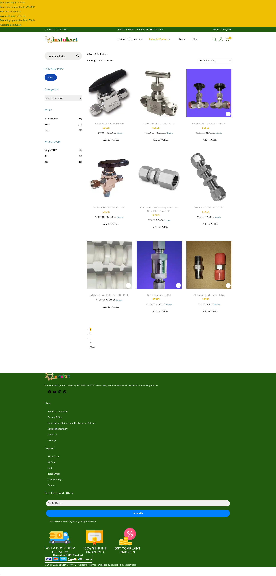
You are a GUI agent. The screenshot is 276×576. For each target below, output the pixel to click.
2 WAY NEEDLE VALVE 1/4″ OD (159, 123)
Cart (50, 468)
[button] (128, 114)
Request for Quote (222, 29)
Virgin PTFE (51, 150)
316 (46, 161)
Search (78, 56)
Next (92, 347)
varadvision (130, 565)
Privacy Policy (55, 417)
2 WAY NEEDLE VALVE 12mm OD (209, 123)
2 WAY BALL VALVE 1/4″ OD (109, 123)
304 (46, 156)
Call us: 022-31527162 (56, 29)
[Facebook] (50, 393)
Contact (51, 485)
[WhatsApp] (65, 393)
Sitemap (52, 440)
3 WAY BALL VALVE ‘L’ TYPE (109, 207)
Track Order (54, 473)
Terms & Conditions (58, 411)
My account (54, 456)
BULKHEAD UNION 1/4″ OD (209, 207)
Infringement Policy (58, 429)
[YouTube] (55, 393)
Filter (50, 77)
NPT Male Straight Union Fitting (209, 295)
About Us (52, 434)
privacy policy (77, 521)
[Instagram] (60, 393)
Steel (47, 130)
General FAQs (55, 479)
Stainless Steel (52, 118)
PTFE (47, 124)
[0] (227, 39)
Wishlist (52, 462)
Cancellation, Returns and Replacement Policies (71, 423)
